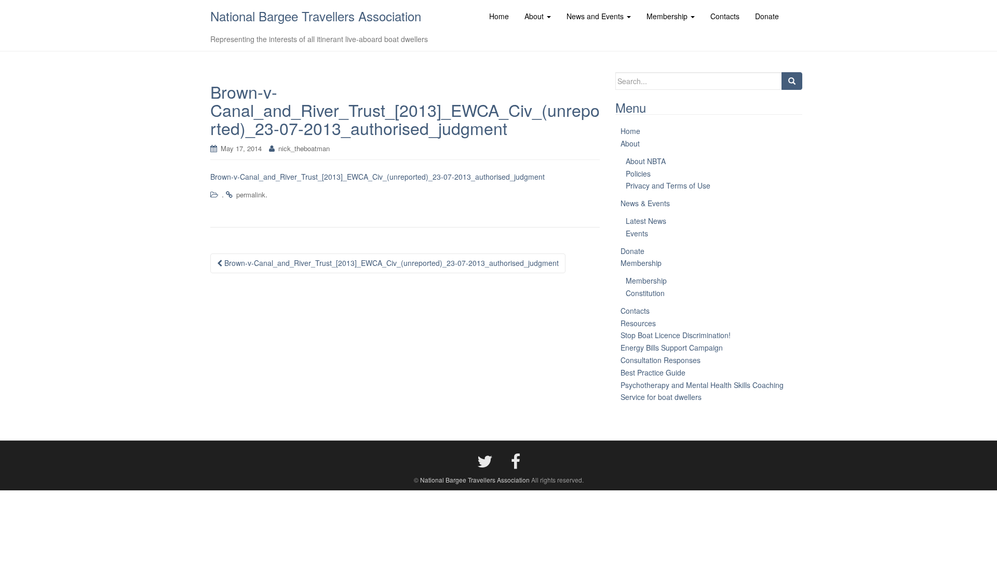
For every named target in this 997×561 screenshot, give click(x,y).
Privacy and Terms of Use (668, 185)
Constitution (645, 293)
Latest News (646, 221)
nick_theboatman (304, 148)
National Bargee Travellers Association (315, 16)
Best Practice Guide (653, 372)
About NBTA (646, 161)
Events (637, 233)
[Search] (792, 81)
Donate (632, 251)
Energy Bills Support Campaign (672, 347)
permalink (250, 194)
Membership (641, 263)
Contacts (635, 310)
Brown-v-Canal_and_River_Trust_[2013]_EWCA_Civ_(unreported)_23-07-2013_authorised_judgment (377, 176)
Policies (638, 173)
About (630, 143)
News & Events (645, 203)
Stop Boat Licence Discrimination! (676, 335)
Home (630, 131)
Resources (638, 323)
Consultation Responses (660, 360)
